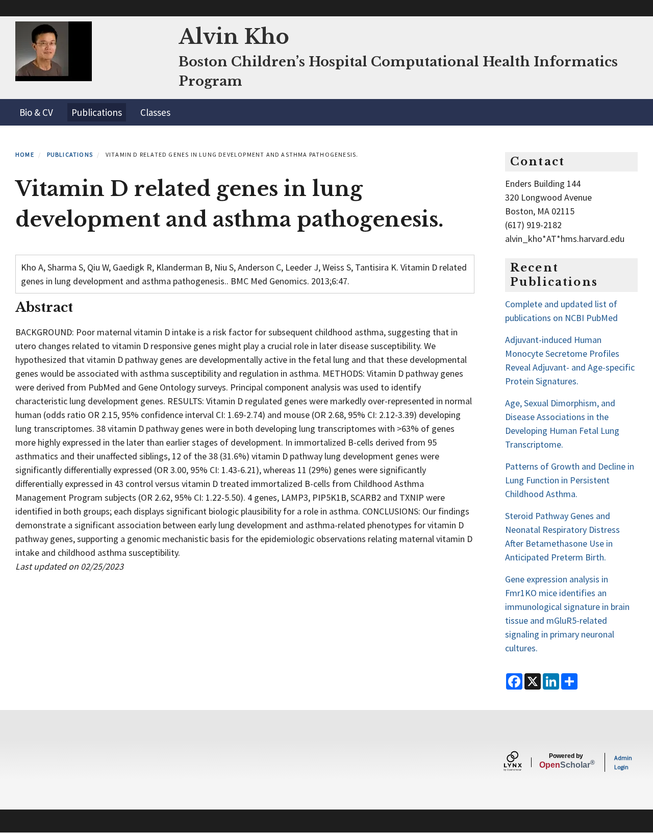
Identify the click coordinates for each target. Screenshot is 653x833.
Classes (155, 112)
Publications (96, 112)
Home (24, 154)
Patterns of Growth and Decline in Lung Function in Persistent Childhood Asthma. (569, 480)
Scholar (566, 761)
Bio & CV (36, 112)
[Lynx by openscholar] (521, 762)
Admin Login (623, 762)
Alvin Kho (234, 37)
